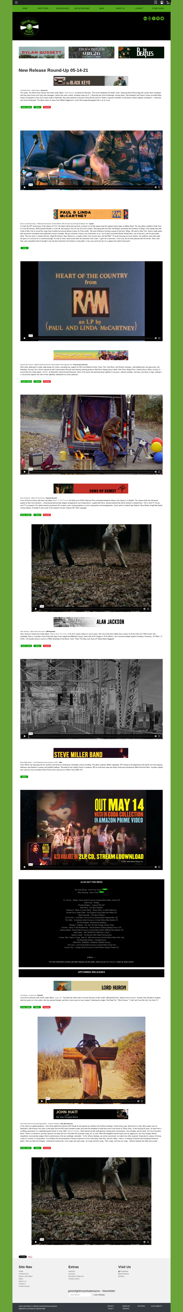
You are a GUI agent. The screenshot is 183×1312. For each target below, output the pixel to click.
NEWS (101, 8)
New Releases (62, 8)
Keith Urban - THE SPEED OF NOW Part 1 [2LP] (91, 932)
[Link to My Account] (162, 3)
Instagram (124, 1274)
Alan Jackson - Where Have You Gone (32, 631)
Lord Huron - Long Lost (28, 995)
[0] (168, 3)
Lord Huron (24, 998)
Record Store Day (76, 1276)
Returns (141, 1306)
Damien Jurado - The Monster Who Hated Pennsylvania (91, 935)
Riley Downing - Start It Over (88, 892)
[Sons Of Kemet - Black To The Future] (91, 489)
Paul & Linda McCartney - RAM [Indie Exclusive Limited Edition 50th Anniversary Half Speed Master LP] (54, 223)
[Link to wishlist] (155, 3)
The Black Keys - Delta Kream (30, 90)
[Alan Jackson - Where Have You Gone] (91, 622)
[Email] (162, 18)
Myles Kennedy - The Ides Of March (91, 915)
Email (122, 1276)
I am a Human (99, 1295)
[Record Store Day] (149, 18)
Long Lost (58, 998)
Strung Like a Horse (36, 369)
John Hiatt (49, 1126)
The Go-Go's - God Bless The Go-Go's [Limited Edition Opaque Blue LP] (91, 917)
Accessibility (156, 1306)
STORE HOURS (158, 8)
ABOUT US (120, 8)
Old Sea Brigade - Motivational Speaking (91, 922)
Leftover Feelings (73, 1131)
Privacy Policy (111, 1307)
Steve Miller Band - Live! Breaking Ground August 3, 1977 (39, 762)
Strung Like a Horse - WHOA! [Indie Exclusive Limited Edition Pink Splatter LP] (46, 364)
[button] (44, 8)
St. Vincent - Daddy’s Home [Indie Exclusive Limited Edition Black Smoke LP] (91, 900)
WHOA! (45, 372)
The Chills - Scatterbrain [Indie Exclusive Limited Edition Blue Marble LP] (91, 920)
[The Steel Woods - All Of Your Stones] (105, 890)
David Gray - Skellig (91, 903)
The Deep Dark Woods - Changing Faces (91, 940)
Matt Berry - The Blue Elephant (91, 908)
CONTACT (139, 8)
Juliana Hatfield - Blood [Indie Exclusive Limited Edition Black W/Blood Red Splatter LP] (91, 930)
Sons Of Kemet (26, 500)
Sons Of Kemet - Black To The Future (32, 498)
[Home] (29, 27)
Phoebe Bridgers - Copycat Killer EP (91, 905)
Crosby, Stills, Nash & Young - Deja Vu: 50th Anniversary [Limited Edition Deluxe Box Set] (91, 937)
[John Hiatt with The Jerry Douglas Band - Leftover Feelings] (91, 1115)
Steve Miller (24, 765)
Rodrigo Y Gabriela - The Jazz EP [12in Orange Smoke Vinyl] (91, 925)
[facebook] (154, 18)
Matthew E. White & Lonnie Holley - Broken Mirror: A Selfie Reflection (91, 910)
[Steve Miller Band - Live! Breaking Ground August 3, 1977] (91, 753)
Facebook (124, 1271)
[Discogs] (145, 18)
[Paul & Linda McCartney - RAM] (91, 215)
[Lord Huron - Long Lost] (91, 986)
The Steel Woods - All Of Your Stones (88, 890)
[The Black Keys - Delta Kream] (91, 81)
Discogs (71, 1274)
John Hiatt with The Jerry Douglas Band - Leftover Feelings (39, 1123)
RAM (55, 226)
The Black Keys (34, 93)
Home (21, 1271)
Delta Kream (69, 93)
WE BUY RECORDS (82, 8)
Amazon (71, 1271)
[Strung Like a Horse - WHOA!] (91, 356)
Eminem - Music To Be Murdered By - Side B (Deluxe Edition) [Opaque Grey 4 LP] (91, 927)
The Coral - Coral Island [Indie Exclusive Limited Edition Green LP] (91, 945)
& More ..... (91, 957)
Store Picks (24, 1274)
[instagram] (158, 18)
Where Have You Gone (58, 634)
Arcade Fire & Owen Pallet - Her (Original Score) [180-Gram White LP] (91, 913)
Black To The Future (60, 500)
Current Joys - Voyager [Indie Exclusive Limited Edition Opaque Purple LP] (91, 947)
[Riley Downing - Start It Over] (102, 892)
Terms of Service (126, 1307)
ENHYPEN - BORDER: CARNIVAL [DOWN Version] (91, 942)
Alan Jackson (25, 634)
